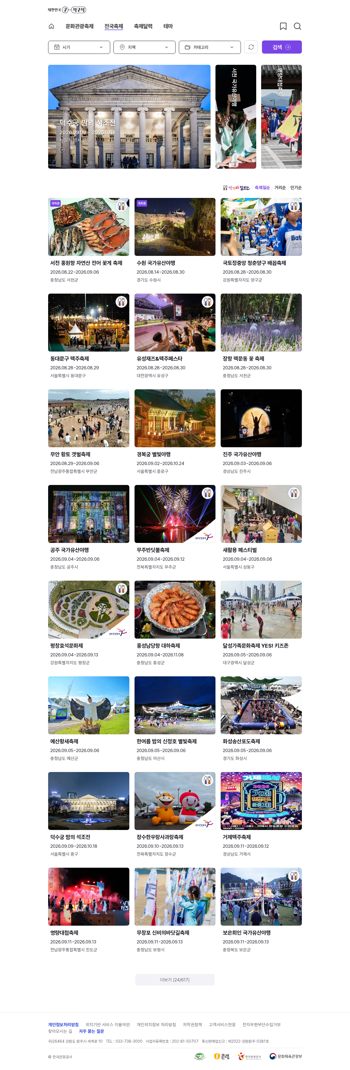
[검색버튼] (297, 26)
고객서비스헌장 (222, 1024)
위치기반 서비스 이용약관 (108, 1024)
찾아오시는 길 (60, 1031)
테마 (168, 26)
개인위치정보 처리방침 (156, 1024)
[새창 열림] (199, 1058)
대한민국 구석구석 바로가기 (67, 10)
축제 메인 (51, 26)
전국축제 (113, 26)
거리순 (280, 187)
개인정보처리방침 (63, 1024)
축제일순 (262, 187)
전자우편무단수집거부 (262, 1024)
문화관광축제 (80, 26)
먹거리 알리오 (236, 188)
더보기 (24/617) (175, 980)
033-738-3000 (129, 1041)
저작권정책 (192, 1024)
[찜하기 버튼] (283, 26)
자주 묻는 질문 (91, 1031)
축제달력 (143, 26)
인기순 (296, 187)
